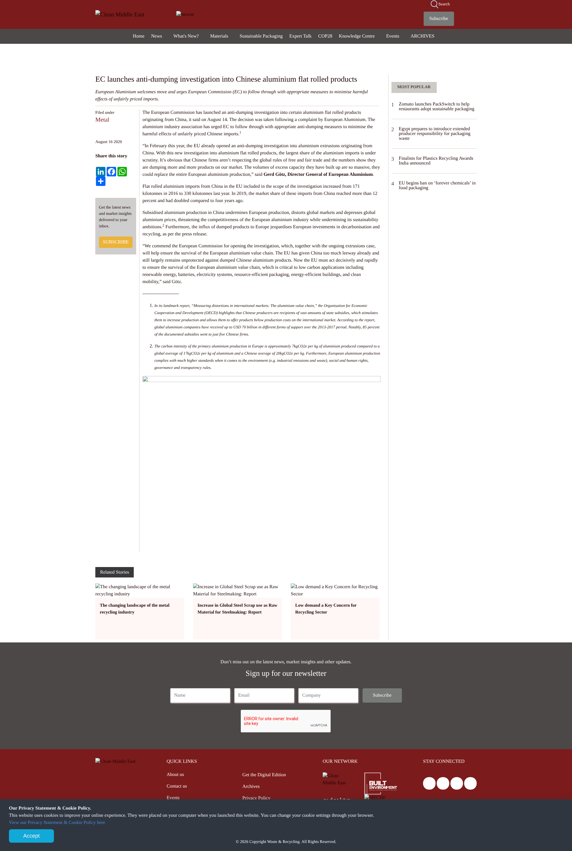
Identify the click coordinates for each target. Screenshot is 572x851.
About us (175, 774)
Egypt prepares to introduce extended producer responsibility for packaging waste (434, 133)
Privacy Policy (257, 798)
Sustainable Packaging (261, 36)
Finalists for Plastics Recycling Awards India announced (436, 161)
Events (393, 36)
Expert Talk (300, 36)
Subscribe (438, 18)
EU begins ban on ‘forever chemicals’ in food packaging (437, 185)
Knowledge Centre (357, 36)
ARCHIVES (423, 36)
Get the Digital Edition (264, 774)
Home (138, 36)
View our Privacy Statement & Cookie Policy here (57, 822)
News (157, 36)
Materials (219, 36)
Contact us (177, 786)
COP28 (325, 36)
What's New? (186, 36)
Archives (251, 786)
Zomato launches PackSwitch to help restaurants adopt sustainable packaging (437, 106)
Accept (31, 836)
